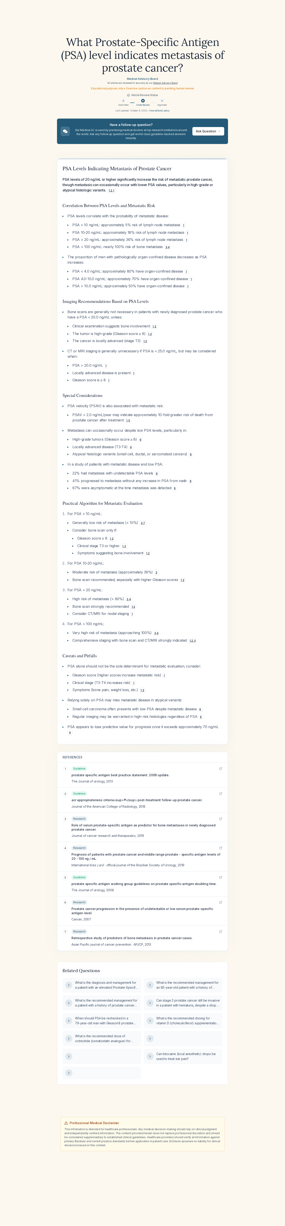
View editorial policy (159, 110)
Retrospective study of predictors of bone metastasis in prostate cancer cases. (132, 938)
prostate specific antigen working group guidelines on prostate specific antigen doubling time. (144, 884)
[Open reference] (220, 768)
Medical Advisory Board (142, 78)
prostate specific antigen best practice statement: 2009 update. (120, 775)
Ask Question (206, 131)
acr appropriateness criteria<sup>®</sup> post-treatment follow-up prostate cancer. (136, 800)
